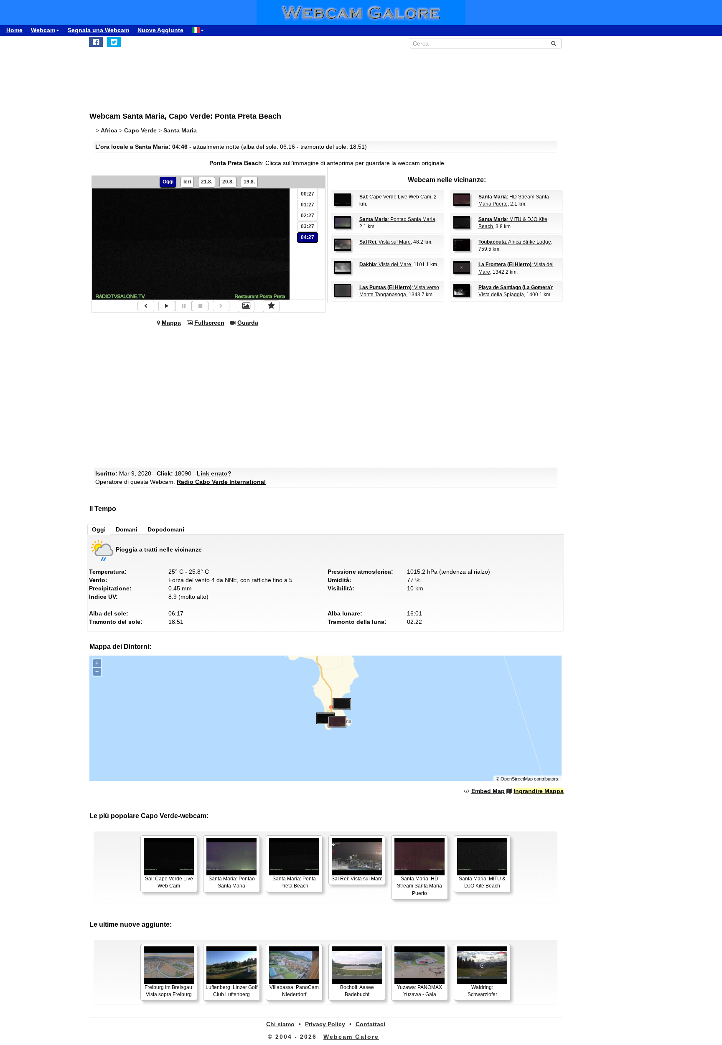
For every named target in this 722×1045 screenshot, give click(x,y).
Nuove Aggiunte (160, 30)
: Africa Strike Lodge (514, 242)
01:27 (307, 205)
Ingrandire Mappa (539, 791)
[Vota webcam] (271, 306)
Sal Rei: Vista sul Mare (357, 879)
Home (14, 30)
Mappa (171, 322)
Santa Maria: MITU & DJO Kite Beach (482, 882)
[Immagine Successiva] (221, 306)
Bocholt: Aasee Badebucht (357, 990)
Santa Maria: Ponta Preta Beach (294, 882)
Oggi (168, 182)
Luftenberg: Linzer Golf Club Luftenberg (231, 990)
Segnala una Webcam (98, 30)
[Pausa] (183, 306)
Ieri (187, 182)
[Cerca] (554, 43)
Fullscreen (209, 322)
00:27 (307, 194)
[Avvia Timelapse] (166, 306)
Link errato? (214, 473)
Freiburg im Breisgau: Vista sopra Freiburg (169, 990)
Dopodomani (165, 529)
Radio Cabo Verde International (221, 481)
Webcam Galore (351, 1036)
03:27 (307, 226)
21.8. (206, 182)
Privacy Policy (325, 1024)
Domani (126, 529)
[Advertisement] (294, 76)
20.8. (228, 182)
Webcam (43, 30)
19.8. (249, 182)
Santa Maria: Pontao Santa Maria (231, 882)
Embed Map (488, 791)
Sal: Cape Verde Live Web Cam (169, 882)
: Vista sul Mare (385, 242)
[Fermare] (200, 306)
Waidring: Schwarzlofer (482, 990)
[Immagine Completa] (246, 306)
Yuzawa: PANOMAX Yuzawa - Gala (419, 990)
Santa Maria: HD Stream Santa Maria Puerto (419, 886)
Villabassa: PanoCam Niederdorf (294, 990)
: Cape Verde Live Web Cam (395, 197)
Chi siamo (280, 1024)
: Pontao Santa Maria (397, 219)
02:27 (307, 216)
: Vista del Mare (385, 264)
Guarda (247, 322)
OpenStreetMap (517, 778)
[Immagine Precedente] (145, 306)
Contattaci (370, 1024)
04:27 (307, 237)
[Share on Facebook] (96, 41)
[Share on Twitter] (114, 41)
